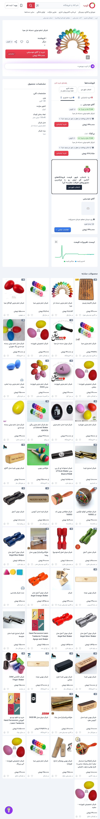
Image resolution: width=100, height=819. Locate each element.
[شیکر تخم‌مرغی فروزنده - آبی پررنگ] (14, 747)
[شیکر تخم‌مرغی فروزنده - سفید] (86, 791)
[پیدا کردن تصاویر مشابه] (88, 57)
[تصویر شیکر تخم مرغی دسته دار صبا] (73, 41)
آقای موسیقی (89, 104)
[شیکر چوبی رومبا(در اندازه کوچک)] (62, 747)
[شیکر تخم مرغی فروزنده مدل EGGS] (38, 370)
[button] (11, 5)
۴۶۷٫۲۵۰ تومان (88, 153)
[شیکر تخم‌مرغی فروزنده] (38, 330)
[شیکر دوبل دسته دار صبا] (62, 330)
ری (81, 105)
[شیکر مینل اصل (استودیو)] (62, 538)
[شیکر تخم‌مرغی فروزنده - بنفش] (86, 370)
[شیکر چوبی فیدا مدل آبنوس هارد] (86, 704)
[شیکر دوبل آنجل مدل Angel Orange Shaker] (38, 579)
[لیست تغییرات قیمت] (56, 242)
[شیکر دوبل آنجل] (14, 498)
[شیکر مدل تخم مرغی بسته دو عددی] (14, 411)
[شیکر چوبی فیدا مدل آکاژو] (14, 454)
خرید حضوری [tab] (67, 97)
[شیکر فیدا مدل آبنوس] (38, 498)
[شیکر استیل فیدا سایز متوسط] (14, 620)
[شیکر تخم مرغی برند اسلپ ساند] (14, 370)
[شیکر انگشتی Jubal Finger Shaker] (14, 663)
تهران (86, 134)
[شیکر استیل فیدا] (86, 454)
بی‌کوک (92, 133)
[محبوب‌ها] (21, 41)
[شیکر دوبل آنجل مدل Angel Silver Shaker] (86, 620)
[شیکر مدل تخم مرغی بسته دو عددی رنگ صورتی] (14, 330)
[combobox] (57, 5)
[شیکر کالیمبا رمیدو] (86, 289)
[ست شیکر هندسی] (14, 579)
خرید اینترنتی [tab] (84, 97)
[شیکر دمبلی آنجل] (86, 538)
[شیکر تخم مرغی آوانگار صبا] (14, 289)
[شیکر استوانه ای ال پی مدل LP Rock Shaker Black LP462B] (62, 454)
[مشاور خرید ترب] (9, 810)
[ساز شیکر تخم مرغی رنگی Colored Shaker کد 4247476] (38, 411)
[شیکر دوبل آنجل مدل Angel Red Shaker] (62, 620)
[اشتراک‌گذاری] (15, 42)
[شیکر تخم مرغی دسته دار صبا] (62, 289)
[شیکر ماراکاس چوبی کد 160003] (62, 498)
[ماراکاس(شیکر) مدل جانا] (62, 704)
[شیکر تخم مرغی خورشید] (86, 411)
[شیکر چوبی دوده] (86, 579)
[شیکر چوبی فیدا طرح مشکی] (62, 663)
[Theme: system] (21, 5)
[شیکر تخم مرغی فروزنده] (62, 370)
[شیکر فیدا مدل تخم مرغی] (62, 411)
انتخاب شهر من (74, 187)
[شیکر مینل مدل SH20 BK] (38, 704)
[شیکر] (62, 579)
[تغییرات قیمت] (27, 41)
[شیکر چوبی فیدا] (86, 663)
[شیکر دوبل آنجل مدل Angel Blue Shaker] (14, 538)
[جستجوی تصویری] (37, 5)
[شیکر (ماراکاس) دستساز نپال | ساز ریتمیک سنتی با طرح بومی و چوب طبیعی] (86, 747)
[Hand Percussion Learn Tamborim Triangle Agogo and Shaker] (38, 620)
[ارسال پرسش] (93, 66)
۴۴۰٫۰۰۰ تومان (88, 124)
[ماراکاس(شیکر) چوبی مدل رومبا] (38, 538)
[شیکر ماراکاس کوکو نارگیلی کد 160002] (86, 498)
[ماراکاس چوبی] (38, 454)
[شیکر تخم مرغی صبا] (38, 289)
